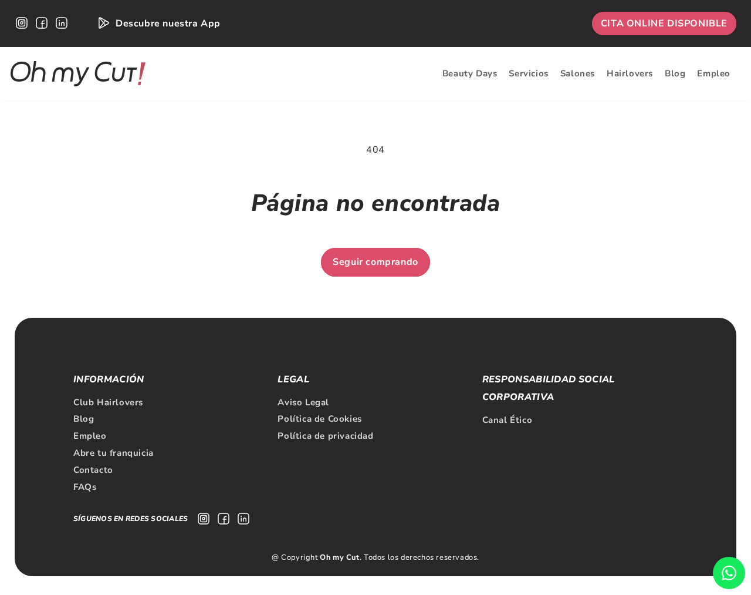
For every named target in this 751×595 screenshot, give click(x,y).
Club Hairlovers (108, 402)
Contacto (93, 470)
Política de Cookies (319, 419)
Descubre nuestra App (168, 23)
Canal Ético (507, 420)
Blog (83, 419)
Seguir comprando (375, 262)
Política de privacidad (325, 436)
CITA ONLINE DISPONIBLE (664, 23)
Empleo (90, 436)
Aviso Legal (303, 402)
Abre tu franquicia (113, 453)
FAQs (84, 487)
